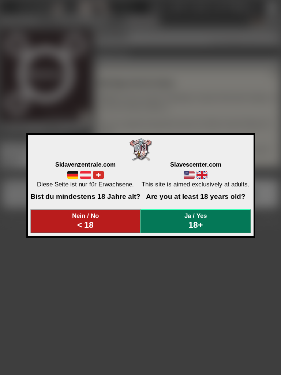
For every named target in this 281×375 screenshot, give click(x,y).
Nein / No (85, 220)
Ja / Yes (195, 220)
